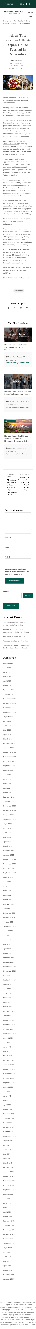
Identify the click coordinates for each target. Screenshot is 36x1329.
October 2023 (8, 815)
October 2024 (8, 761)
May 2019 (6, 1051)
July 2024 (7, 775)
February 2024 (9, 797)
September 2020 (9, 980)
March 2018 (7, 1109)
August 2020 (8, 985)
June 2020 (7, 993)
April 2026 (7, 681)
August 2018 (8, 1087)
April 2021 (7, 949)
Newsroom (19, 291)
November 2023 (9, 810)
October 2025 (8, 708)
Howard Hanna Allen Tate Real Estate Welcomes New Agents (18, 393)
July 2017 (6, 1145)
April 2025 (7, 735)
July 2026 (7, 668)
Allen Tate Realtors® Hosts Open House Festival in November (18, 45)
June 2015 (7, 1257)
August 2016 (8, 1194)
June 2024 (7, 779)
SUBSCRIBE (11, 606)
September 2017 (9, 1136)
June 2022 (7, 886)
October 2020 (8, 976)
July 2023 (7, 828)
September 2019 (9, 1034)
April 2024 (7, 788)
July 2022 (7, 882)
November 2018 (9, 1074)
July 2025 (7, 721)
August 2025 (8, 717)
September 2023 (9, 819)
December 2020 (9, 967)
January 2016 (8, 1226)
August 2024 (8, 770)
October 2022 (8, 868)
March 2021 (7, 953)
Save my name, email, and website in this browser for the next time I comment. (17, 571)
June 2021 (7, 940)
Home (5, 21)
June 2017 (7, 1150)
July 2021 (6, 935)
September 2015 (9, 1243)
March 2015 (7, 1270)
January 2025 (8, 748)
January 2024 (8, 801)
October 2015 (8, 1239)
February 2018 (8, 1114)
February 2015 (8, 1275)
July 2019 (6, 1043)
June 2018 (7, 1096)
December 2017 (9, 1123)
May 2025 (7, 730)
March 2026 (8, 685)
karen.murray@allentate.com (18, 363)
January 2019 (8, 1065)
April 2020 (7, 1002)
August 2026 (8, 663)
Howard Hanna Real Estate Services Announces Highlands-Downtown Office (16, 438)
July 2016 (6, 1199)
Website (8, 557)
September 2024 (9, 766)
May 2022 (7, 891)
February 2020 (9, 1011)
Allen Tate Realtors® (11, 144)
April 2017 (7, 1159)
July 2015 (6, 1252)
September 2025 (9, 712)
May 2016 (6, 1208)
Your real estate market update (15, 641)
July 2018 (6, 1092)
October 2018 (8, 1078)
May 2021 (6, 944)
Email (8, 547)
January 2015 (8, 1279)
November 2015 (9, 1234)
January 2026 (8, 694)
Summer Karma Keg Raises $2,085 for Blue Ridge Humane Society (16, 646)
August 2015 (8, 1248)
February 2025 (9, 744)
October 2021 (8, 922)
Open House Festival (11, 146)
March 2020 (7, 1007)
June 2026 (7, 672)
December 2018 (9, 1069)
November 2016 (9, 1181)
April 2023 (7, 842)
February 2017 (8, 1167)
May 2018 (6, 1101)
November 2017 (9, 1127)
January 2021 (8, 962)
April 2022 (7, 895)
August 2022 (8, 877)
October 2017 (8, 1132)
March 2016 (7, 1217)
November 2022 (9, 864)
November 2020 (9, 971)
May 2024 (7, 784)
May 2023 (7, 837)
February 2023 (8, 851)
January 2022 (8, 909)
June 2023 (7, 833)
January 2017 (8, 1172)
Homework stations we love (14, 637)
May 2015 (6, 1261)
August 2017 (8, 1141)
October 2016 (8, 1185)
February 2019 (8, 1060)
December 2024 (9, 752)
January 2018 (8, 1118)
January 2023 (8, 855)
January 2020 (8, 1016)
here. (21, 263)
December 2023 (9, 806)
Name (8, 538)
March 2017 (7, 1163)
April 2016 (7, 1212)
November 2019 (9, 1025)
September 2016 (9, 1190)
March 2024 (7, 793)
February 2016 (8, 1221)
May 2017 (6, 1154)
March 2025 (7, 739)
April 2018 (7, 1105)
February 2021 (8, 958)
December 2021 (9, 913)
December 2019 (9, 1020)
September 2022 (9, 873)
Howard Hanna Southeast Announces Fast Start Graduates (15, 347)
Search (6, 592)
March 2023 (7, 846)
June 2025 (7, 726)
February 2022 (8, 904)
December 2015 (9, 1230)
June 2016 (7, 1203)
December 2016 (9, 1176)
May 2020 (7, 998)
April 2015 (7, 1266)
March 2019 (7, 1056)
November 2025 (9, 703)
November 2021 (9, 918)
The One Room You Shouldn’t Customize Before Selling (14, 624)
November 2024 (9, 757)
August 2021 (8, 931)
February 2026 (9, 690)
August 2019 (8, 1038)
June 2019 (7, 1047)
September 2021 (9, 926)
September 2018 (9, 1083)
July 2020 (7, 989)
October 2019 (8, 1029)
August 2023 (8, 824)
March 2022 (7, 900)
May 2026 (7, 677)
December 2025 (9, 699)
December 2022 (9, 860)
